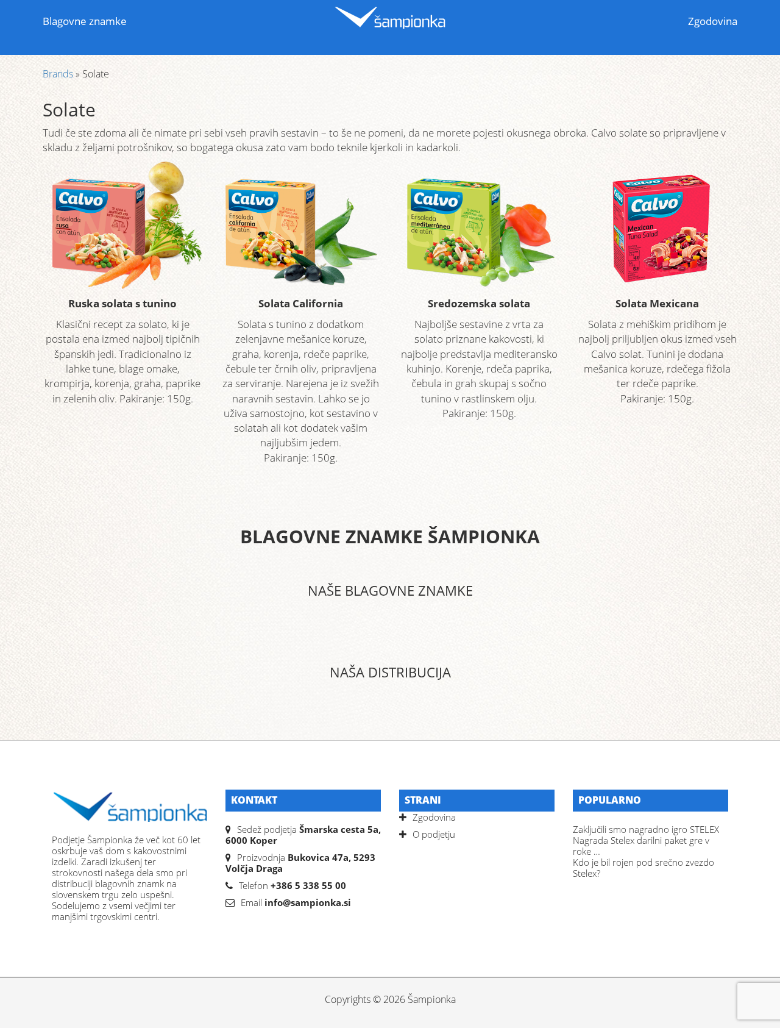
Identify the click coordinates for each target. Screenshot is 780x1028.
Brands (58, 73)
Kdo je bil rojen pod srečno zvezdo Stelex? (643, 867)
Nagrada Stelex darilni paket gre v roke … (641, 845)
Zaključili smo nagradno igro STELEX (646, 829)
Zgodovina (712, 21)
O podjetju (434, 834)
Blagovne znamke (85, 21)
